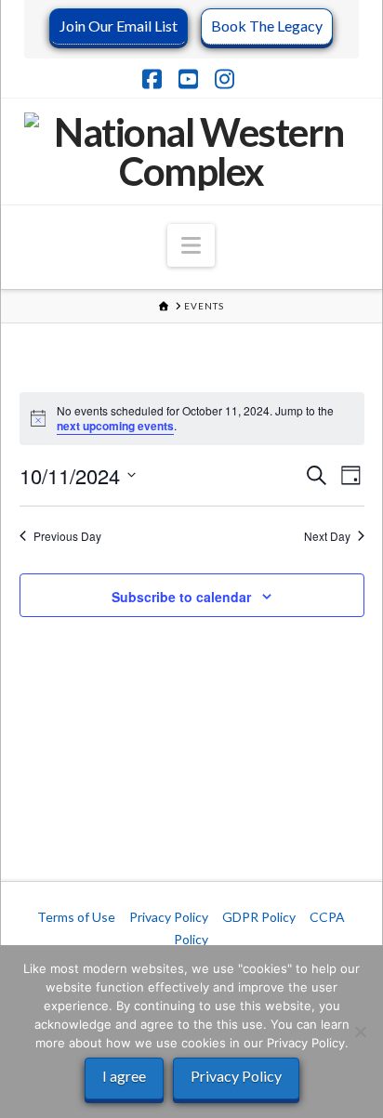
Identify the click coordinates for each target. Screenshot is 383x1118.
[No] (359, 1031)
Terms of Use (76, 917)
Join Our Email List (118, 25)
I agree (124, 1076)
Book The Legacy (267, 25)
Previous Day (67, 536)
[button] (191, 245)
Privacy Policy (168, 917)
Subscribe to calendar (181, 596)
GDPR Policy (259, 917)
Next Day (327, 536)
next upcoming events (115, 425)
